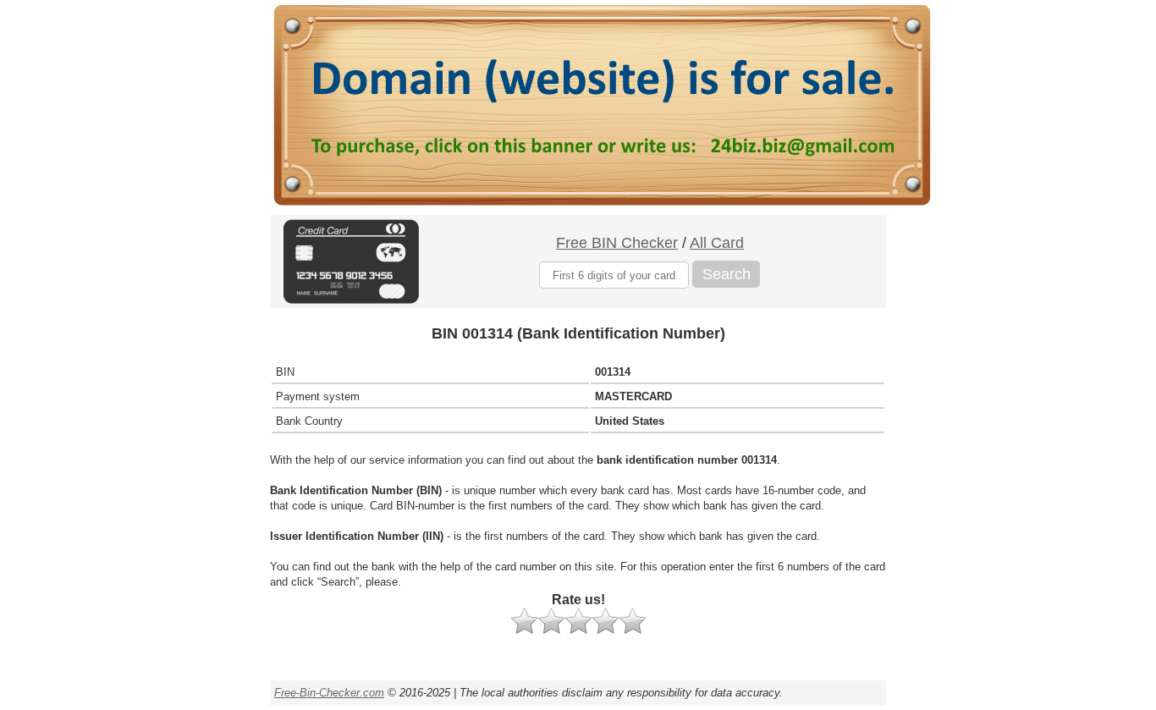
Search (726, 274)
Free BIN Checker (617, 242)
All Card (717, 242)
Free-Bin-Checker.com (329, 692)
